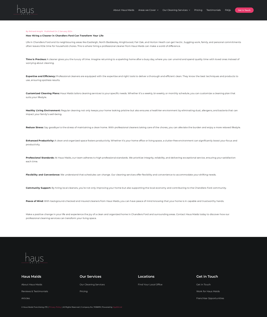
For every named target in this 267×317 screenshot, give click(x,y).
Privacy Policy (55, 307)
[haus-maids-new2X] (25, 4)
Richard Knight (36, 31)
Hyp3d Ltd (117, 307)
